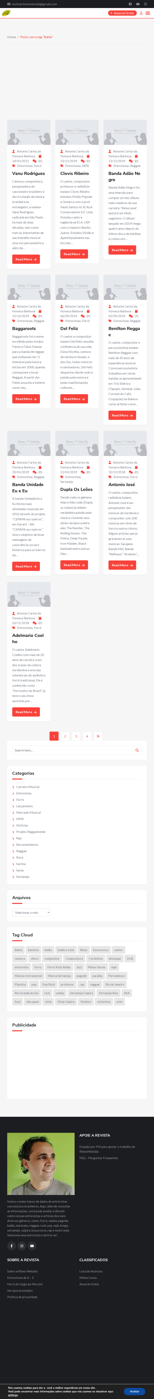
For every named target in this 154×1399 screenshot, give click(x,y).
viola (48, 1001)
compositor (52, 958)
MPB (85, 166)
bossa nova (100, 950)
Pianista (20, 984)
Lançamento (24, 806)
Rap (19, 838)
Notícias (22, 825)
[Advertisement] (77, 74)
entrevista (21, 967)
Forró (38, 166)
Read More (24, 259)
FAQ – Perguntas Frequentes (98, 1158)
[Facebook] (130, 4)
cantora (20, 958)
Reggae (135, 166)
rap (82, 984)
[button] (148, 13)
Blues (83, 950)
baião (48, 950)
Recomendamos (27, 844)
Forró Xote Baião (59, 967)
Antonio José (121, 485)
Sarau (20, 870)
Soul (17, 1001)
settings (13, 1395)
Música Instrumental (28, 976)
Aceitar (134, 1391)
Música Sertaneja (59, 976)
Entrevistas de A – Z (20, 1277)
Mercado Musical (28, 812)
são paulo (32, 1001)
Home (11, 37)
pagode (82, 976)
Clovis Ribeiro (74, 174)
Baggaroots (24, 329)
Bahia (18, 950)
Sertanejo (66, 481)
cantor (118, 950)
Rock (19, 857)
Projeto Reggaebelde (31, 832)
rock (47, 993)
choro (35, 958)
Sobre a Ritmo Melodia (22, 1271)
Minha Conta (88, 1277)
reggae (95, 984)
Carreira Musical (27, 787)
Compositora (74, 958)
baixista (33, 950)
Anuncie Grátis (89, 1284)
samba (60, 993)
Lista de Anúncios (91, 1271)
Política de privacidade (22, 1297)
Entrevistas (25, 166)
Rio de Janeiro (114, 984)
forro (38, 967)
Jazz (79, 967)
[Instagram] (145, 4)
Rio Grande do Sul (26, 993)
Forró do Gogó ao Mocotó (25, 1284)
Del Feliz (69, 329)
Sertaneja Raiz (108, 993)
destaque (115, 958)
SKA (127, 993)
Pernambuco (116, 976)
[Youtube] (138, 4)
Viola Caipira (66, 1001)
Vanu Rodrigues (28, 174)
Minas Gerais (96, 967)
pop (33, 984)
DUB (130, 958)
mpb (114, 967)
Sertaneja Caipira (81, 993)
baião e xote (66, 950)
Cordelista (96, 958)
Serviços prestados (20, 1290)
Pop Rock (48, 984)
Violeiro (85, 1001)
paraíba (97, 976)
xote (119, 1001)
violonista (103, 1001)
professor (67, 984)
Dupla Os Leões (76, 489)
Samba (21, 864)
